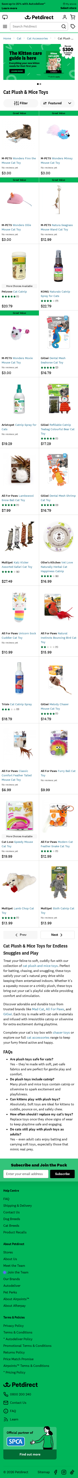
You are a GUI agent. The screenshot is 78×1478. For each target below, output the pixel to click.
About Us (10, 1259)
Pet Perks (10, 1292)
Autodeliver (11, 1285)
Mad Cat (38, 1009)
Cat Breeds (11, 1225)
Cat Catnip (14, 291)
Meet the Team (14, 1265)
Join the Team (17, 1272)
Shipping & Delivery (17, 1205)
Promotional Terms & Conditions (27, 1346)
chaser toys (61, 1032)
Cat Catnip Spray (17, 704)
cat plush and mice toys (40, 966)
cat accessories (38, 1037)
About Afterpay (14, 1305)
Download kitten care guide (39, 62)
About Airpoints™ (16, 1299)
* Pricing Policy (14, 1372)
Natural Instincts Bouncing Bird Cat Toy (58, 637)
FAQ (6, 1199)
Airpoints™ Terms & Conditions (26, 1366)
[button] (5, 17)
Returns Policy (14, 1352)
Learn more (9, 8)
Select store (68, 8)
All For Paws (55, 1009)
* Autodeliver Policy (17, 1339)
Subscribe (62, 1174)
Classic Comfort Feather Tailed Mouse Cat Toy (17, 775)
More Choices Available (19, 286)
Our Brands (11, 1279)
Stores (8, 1252)
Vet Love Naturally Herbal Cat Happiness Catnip (57, 567)
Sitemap (44, 1472)
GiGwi (7, 1014)
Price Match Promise (18, 1359)
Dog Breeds (11, 1219)
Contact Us (11, 1212)
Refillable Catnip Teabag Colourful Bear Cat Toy (57, 429)
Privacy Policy (13, 1325)
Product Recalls (15, 1232)
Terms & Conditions (17, 1332)
